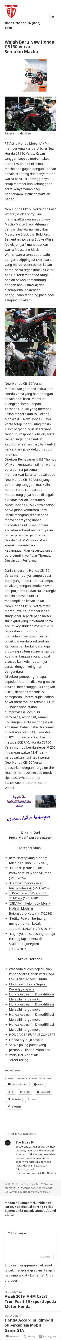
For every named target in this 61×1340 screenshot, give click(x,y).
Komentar (45, 1256)
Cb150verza (12, 1192)
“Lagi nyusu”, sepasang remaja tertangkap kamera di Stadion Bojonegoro (32, 938)
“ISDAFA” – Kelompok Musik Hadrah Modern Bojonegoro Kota (29, 908)
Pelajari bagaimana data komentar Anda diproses (30, 1275)
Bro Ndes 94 (31, 1184)
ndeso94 (44, 1192)
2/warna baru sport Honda (36, 1188)
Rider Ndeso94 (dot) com (22, 25)
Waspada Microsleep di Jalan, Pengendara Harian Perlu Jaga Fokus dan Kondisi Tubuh (31, 974)
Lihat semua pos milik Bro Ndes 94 (36, 1173)
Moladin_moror (29, 1192)
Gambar (48, 1184)
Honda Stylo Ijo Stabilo (26, 1040)
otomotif (10, 1188)
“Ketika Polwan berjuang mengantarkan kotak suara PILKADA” (27, 923)
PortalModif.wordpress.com (30, 837)
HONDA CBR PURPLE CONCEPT (32, 1034)
